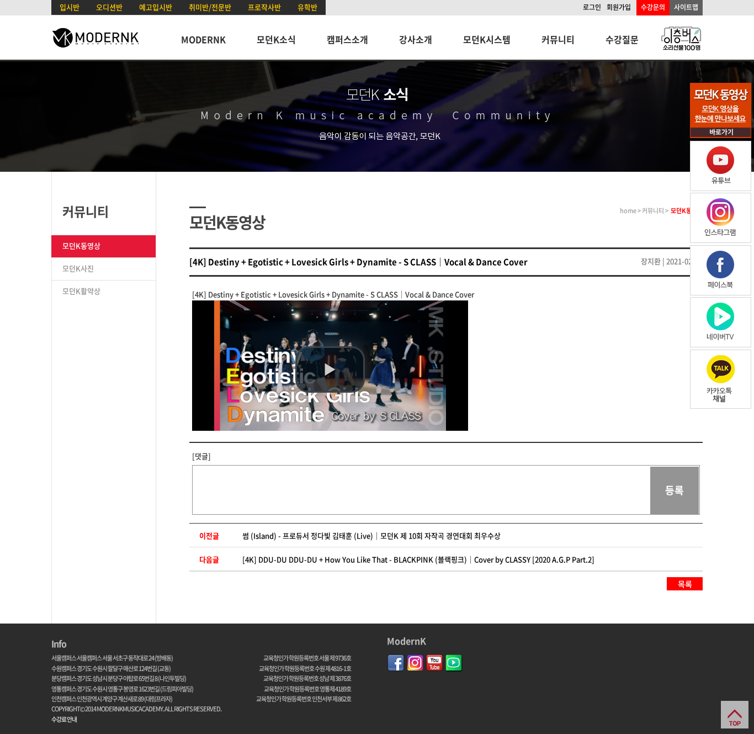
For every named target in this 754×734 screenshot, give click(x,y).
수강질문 (622, 39)
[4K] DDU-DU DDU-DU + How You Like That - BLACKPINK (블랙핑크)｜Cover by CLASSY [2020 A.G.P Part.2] (418, 559)
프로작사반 (264, 7)
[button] (330, 369)
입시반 (69, 7)
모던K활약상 (81, 291)
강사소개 (415, 39)
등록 (674, 490)
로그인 (592, 7)
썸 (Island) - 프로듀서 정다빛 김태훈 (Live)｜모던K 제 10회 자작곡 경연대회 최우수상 (371, 535)
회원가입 (619, 7)
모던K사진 (78, 268)
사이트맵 (686, 7)
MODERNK (203, 39)
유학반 (307, 7)
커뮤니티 (558, 39)
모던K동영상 (81, 245)
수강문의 (653, 7)
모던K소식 (276, 39)
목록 (685, 583)
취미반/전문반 (210, 7)
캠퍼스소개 (347, 39)
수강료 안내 (64, 719)
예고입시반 (155, 7)
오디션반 (109, 7)
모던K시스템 (487, 39)
